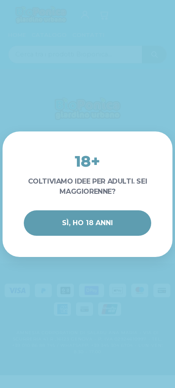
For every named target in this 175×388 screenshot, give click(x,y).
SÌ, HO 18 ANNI (87, 223)
